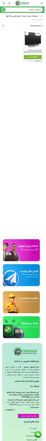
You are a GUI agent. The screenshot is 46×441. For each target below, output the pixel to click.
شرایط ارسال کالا (31, 436)
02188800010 (10, 410)
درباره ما (34, 432)
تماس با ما (33, 428)
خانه (41, 16)
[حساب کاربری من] (9, 3)
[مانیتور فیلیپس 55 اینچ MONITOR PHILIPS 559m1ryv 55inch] (33, 40)
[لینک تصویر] (21, 250)
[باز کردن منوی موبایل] (42, 3)
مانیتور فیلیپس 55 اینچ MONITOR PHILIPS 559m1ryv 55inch (33, 52)
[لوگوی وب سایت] (22, 3)
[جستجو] (4, 9)
